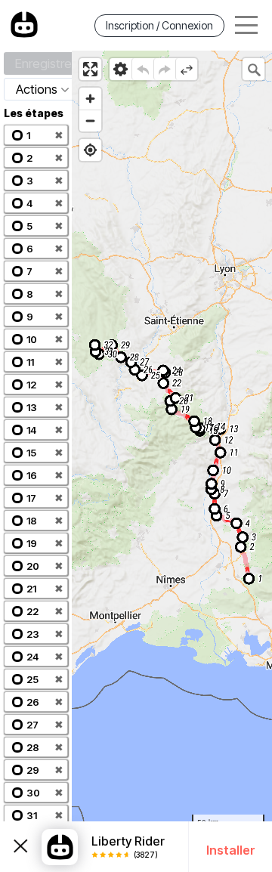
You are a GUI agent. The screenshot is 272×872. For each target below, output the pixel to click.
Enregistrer (45, 63)
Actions (36, 89)
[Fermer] (21, 846)
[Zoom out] (90, 120)
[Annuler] (142, 69)
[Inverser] (186, 69)
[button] (36, 135)
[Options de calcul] (120, 69)
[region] (172, 461)
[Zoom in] (90, 99)
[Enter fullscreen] (90, 69)
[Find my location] (90, 150)
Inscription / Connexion (159, 25)
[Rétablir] (164, 69)
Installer (230, 850)
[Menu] (246, 25)
